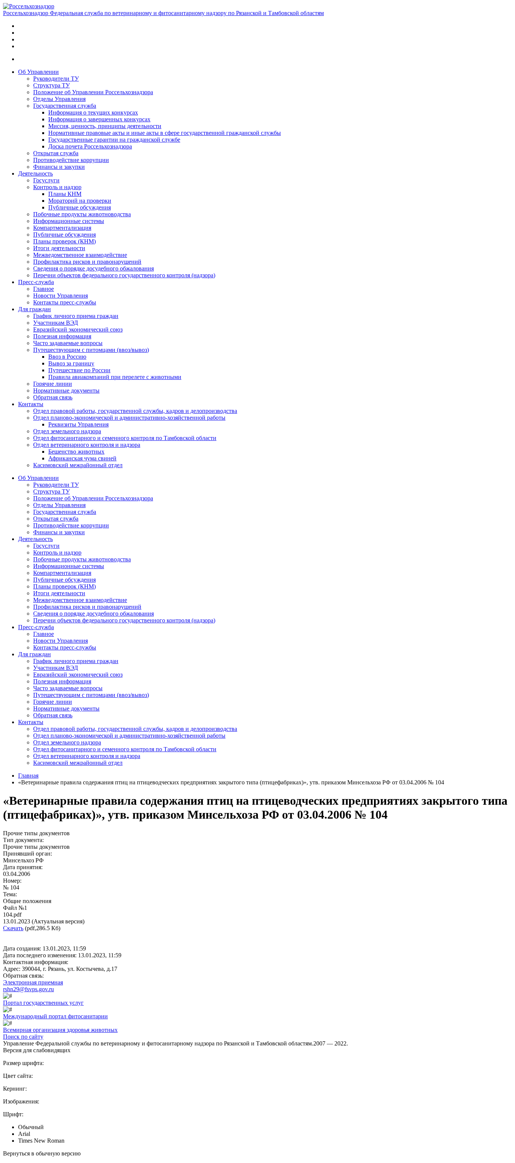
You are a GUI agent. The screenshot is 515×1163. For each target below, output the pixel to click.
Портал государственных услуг (43, 1002)
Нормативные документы (66, 390)
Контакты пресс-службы (64, 302)
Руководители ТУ (56, 78)
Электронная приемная (33, 982)
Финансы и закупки (59, 167)
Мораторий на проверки (79, 200)
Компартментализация (62, 228)
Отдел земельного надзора (67, 431)
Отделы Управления (59, 99)
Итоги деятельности (59, 248)
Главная (28, 775)
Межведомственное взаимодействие (80, 255)
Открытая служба (55, 153)
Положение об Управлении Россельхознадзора (93, 92)
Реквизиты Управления (78, 424)
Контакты (30, 404)
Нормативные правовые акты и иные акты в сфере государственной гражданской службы (164, 133)
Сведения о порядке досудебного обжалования (93, 268)
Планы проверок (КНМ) (64, 241)
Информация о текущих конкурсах (93, 112)
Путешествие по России (79, 370)
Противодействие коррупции (71, 160)
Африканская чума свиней (82, 458)
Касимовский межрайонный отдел (78, 465)
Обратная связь (52, 397)
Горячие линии (52, 384)
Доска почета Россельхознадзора (90, 146)
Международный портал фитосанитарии (55, 1016)
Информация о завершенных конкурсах (99, 119)
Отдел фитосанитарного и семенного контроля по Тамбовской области (124, 438)
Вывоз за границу (71, 363)
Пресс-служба (36, 282)
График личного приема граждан (75, 316)
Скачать (13, 928)
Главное (43, 289)
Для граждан (34, 309)
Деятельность (35, 173)
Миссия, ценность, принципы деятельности (104, 126)
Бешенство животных (76, 451)
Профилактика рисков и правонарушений (87, 261)
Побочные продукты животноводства (82, 214)
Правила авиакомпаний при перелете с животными (114, 377)
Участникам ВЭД (55, 322)
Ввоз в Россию (67, 356)
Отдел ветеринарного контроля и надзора (86, 445)
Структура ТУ (51, 85)
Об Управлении (38, 72)
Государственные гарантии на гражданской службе (114, 139)
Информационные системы (68, 221)
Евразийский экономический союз (78, 329)
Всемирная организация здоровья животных (60, 1030)
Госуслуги (46, 180)
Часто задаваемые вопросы (68, 343)
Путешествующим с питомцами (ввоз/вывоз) (91, 350)
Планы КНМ (64, 194)
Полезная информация (62, 336)
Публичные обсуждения (79, 207)
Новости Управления (60, 295)
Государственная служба (64, 105)
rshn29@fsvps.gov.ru (28, 989)
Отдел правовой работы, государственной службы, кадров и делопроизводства (135, 411)
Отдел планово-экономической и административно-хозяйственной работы (129, 417)
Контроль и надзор (57, 187)
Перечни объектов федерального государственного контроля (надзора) (124, 275)
